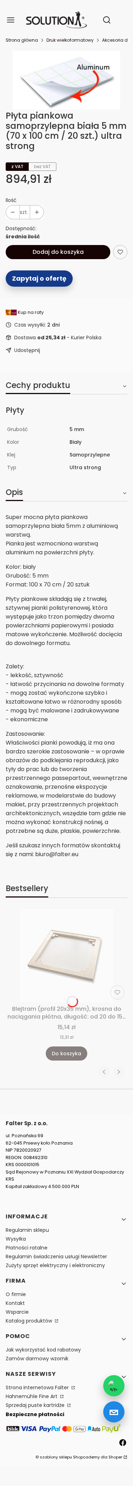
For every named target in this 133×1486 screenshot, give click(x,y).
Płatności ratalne (27, 1247)
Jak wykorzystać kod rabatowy (43, 1349)
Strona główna (22, 40)
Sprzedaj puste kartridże (36, 1405)
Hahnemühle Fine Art (32, 1396)
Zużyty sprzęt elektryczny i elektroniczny (55, 1265)
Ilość (11, 200)
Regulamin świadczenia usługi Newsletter (56, 1256)
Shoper (115, 1457)
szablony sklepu (56, 1457)
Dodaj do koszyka (58, 252)
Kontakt (15, 1303)
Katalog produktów (30, 1320)
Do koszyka (66, 1053)
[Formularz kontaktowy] (113, 1411)
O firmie (16, 1294)
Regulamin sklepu (27, 1230)
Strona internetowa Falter (38, 1387)
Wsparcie (17, 1311)
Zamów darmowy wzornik (37, 1358)
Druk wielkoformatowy (70, 40)
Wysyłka (16, 1238)
